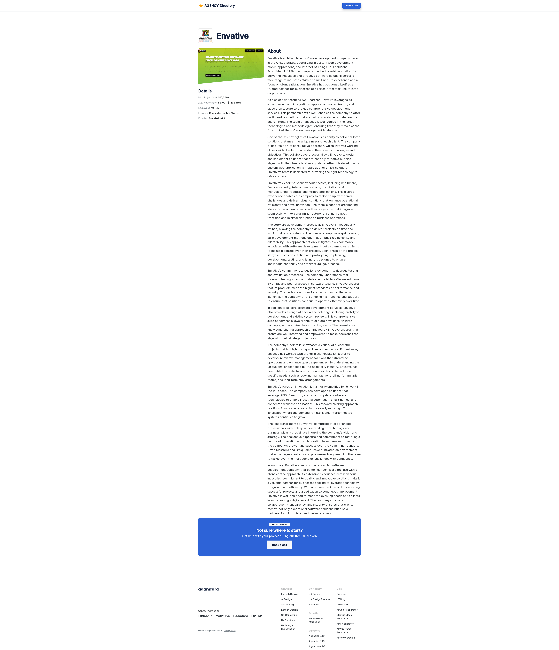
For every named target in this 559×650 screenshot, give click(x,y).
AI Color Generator (347, 609)
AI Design (286, 599)
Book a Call (351, 5)
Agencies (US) (317, 636)
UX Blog (341, 599)
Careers (341, 594)
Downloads (343, 604)
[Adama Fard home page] (208, 588)
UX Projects (315, 594)
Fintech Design (289, 594)
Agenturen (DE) (317, 646)
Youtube (223, 616)
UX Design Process (319, 599)
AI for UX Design (346, 637)
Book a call (279, 545)
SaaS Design (288, 604)
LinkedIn (205, 616)
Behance (240, 616)
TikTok (256, 616)
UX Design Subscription (288, 627)
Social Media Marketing (316, 620)
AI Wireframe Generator (344, 631)
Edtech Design (289, 609)
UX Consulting (289, 615)
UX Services (288, 620)
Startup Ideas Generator (344, 617)
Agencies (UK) (317, 641)
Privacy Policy (230, 631)
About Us (314, 604)
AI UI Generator (345, 623)
